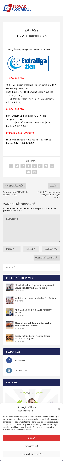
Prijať (31, 438)
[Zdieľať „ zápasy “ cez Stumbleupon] (52, 166)
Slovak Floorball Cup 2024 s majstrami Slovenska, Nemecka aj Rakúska (34, 286)
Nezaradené (35, 35)
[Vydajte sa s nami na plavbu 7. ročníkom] (9, 300)
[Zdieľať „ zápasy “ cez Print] (34, 172)
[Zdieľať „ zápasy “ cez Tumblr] (29, 166)
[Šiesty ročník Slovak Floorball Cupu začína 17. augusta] (9, 338)
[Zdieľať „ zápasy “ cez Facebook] (11, 166)
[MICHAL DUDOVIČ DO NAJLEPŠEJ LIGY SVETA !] (9, 312)
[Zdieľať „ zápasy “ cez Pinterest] (34, 166)
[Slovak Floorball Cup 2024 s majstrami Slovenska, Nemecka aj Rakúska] (9, 287)
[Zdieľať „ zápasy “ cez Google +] (23, 166)
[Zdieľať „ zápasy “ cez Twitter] (17, 166)
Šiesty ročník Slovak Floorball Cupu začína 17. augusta (33, 337)
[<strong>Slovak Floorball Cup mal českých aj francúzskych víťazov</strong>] (9, 325)
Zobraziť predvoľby (31, 454)
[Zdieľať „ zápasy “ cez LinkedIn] (40, 166)
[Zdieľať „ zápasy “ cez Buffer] (46, 166)
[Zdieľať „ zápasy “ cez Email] (29, 172)
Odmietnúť (31, 446)
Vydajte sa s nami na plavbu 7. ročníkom (36, 298)
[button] (58, 409)
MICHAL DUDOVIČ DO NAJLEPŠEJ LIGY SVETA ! (33, 311)
